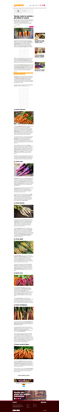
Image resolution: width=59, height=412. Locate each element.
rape (22, 219)
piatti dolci (16, 43)
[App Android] (18, 410)
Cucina (15, 378)
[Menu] (44, 5)
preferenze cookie (28, 407)
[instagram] (16, 398)
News (30, 5)
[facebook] (20, 398)
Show (36, 5)
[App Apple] (14, 410)
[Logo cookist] (19, 5)
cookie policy (27, 405)
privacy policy (28, 404)
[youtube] (18, 398)
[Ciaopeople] (44, 410)
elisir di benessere (21, 64)
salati (19, 43)
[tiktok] (15, 398)
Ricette (33, 5)
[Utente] (42, 5)
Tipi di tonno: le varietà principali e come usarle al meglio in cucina (39, 41)
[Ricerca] (39, 5)
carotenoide (21, 66)
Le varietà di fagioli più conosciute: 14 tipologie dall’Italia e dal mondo (39, 56)
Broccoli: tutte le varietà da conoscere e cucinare (40, 70)
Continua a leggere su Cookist (23, 375)
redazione (27, 406)
